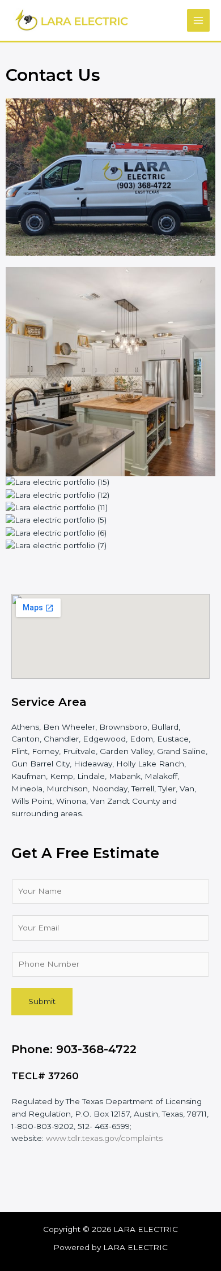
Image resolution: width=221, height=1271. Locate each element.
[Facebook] (25, 1183)
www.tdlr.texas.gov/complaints (104, 1138)
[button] (110, 558)
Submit (42, 1001)
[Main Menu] (198, 20)
